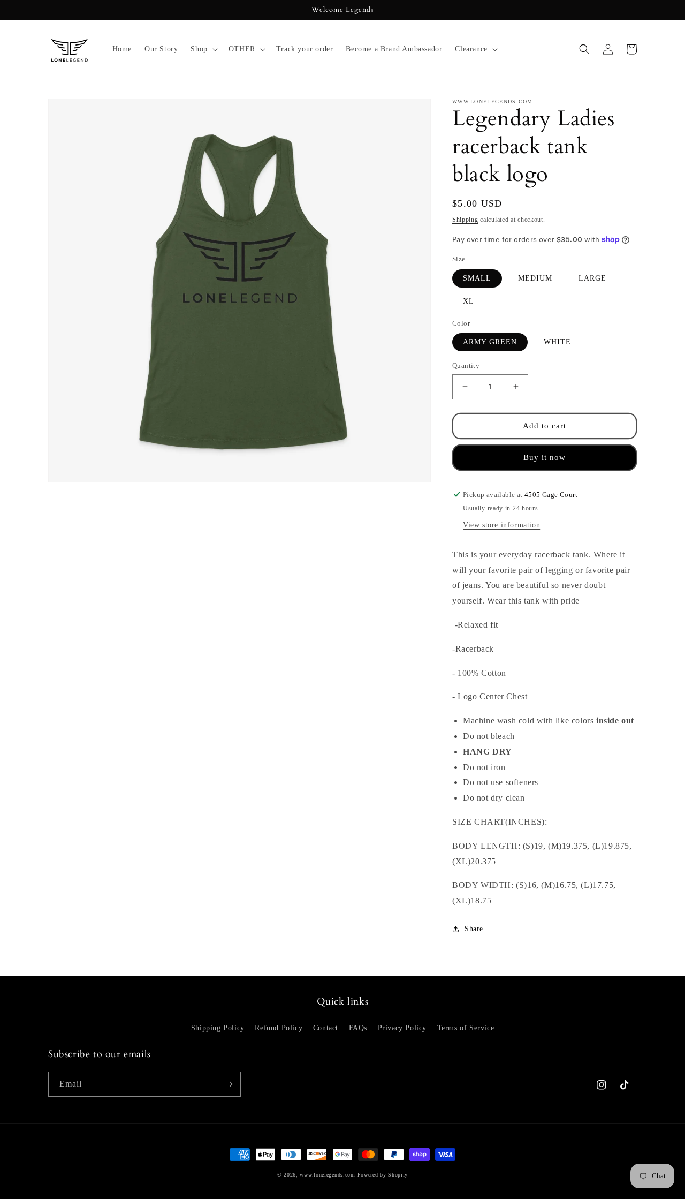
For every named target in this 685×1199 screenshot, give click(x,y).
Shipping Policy (218, 1028)
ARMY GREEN (490, 342)
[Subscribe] (228, 1084)
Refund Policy (278, 1028)
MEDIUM (535, 278)
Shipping (465, 219)
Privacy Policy (402, 1028)
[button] (203, 49)
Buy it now (544, 457)
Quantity (466, 365)
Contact (325, 1028)
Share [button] (474, 929)
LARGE (592, 278)
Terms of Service (465, 1028)
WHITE (557, 342)
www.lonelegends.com (327, 1175)
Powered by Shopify (382, 1175)
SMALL (477, 278)
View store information (501, 525)
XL (468, 301)
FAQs (358, 1028)
